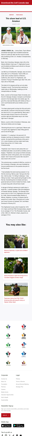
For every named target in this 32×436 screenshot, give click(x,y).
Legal (18, 375)
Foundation (4, 384)
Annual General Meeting (22, 384)
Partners (3, 387)
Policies (18, 379)
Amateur (11, 14)
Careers (3, 389)
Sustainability (4, 400)
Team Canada (19, 14)
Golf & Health (4, 397)
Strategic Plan (19, 387)
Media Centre (4, 392)
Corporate (4, 375)
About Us (3, 381)
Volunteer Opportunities (7, 394)
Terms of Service (20, 381)
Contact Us (4, 379)
